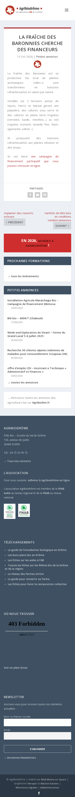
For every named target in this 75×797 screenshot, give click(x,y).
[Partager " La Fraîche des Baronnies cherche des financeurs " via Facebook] (30, 195)
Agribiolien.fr (41, 402)
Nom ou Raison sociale (17, 716)
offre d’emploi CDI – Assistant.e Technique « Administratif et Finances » (36, 370)
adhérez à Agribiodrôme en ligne (49, 480)
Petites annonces (47, 56)
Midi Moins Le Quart (53, 779)
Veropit (32, 783)
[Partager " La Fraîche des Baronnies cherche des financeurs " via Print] (44, 195)
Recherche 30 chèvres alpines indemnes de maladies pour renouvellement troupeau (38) (37, 352)
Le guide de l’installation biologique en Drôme (37, 550)
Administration (49, 787)
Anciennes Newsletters (21, 757)
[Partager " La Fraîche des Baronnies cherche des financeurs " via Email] (37, 195)
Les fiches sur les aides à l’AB (26, 560)
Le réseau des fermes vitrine (26, 574)
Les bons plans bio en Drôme (26, 555)
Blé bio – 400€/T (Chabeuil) (25, 318)
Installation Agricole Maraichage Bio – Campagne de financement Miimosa (32, 302)
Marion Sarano (50, 783)
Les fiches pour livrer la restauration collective (37, 584)
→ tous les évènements (23, 276)
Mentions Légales (26, 787)
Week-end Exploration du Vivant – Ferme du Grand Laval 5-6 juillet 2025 (36, 334)
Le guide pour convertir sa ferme (29, 579)
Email (7, 730)
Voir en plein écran (15, 667)
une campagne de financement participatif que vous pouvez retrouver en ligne (33, 160)
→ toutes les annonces (22, 382)
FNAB (46, 493)
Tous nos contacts (19, 461)
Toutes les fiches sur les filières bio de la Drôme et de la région (36, 567)
